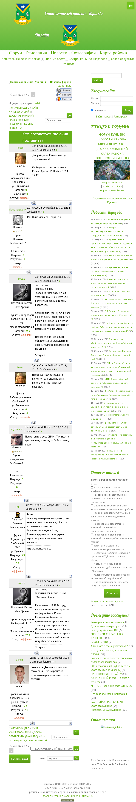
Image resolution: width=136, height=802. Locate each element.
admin (19, 659)
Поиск (60, 86)
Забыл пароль (104, 116)
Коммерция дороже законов (107, 622)
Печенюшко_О (17, 209)
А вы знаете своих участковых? (109, 646)
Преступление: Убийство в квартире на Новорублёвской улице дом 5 (111, 343)
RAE (17, 507)
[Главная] (11, 2)
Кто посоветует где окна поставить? (21, 123)
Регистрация (121, 116)
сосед (21, 278)
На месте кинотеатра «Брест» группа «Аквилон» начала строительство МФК (109, 283)
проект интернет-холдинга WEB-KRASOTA (68, 796)
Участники (41, 82)
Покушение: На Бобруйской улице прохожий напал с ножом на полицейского (109, 454)
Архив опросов (114, 601)
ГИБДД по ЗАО (99, 642)
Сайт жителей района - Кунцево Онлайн (68, 24)
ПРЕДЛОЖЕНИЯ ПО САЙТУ (106, 674)
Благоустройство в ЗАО (104, 630)
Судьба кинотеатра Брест (106, 626)
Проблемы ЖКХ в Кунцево (106, 709)
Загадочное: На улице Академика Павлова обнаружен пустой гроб (111, 355)
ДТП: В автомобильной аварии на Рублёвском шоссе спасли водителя (109, 383)
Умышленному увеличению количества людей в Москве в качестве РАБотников (111, 567)
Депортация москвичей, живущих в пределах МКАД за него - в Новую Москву (110, 556)
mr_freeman (16, 429)
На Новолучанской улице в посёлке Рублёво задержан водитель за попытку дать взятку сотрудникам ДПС (112, 327)
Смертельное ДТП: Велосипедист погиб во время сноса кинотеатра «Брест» (109, 407)
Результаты (97, 601)
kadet (37, 103)
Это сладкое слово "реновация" (109, 694)
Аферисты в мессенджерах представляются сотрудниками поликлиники (107, 231)
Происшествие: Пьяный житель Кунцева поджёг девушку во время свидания (109, 426)
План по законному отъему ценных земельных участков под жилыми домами (110, 516)
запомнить (99, 110)
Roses (20, 147)
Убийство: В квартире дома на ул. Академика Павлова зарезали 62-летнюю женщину (112, 394)
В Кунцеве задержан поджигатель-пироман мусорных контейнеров (109, 271)
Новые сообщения (21, 82)
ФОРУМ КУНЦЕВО (19, 107)
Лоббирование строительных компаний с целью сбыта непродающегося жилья (107, 527)
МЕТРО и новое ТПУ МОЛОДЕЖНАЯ (111, 686)
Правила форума (60, 82)
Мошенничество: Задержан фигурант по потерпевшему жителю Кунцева (112, 303)
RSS (68, 86)
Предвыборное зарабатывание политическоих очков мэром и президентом (109, 498)
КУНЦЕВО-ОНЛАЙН (110, 126)
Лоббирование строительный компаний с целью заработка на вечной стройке (111, 538)
